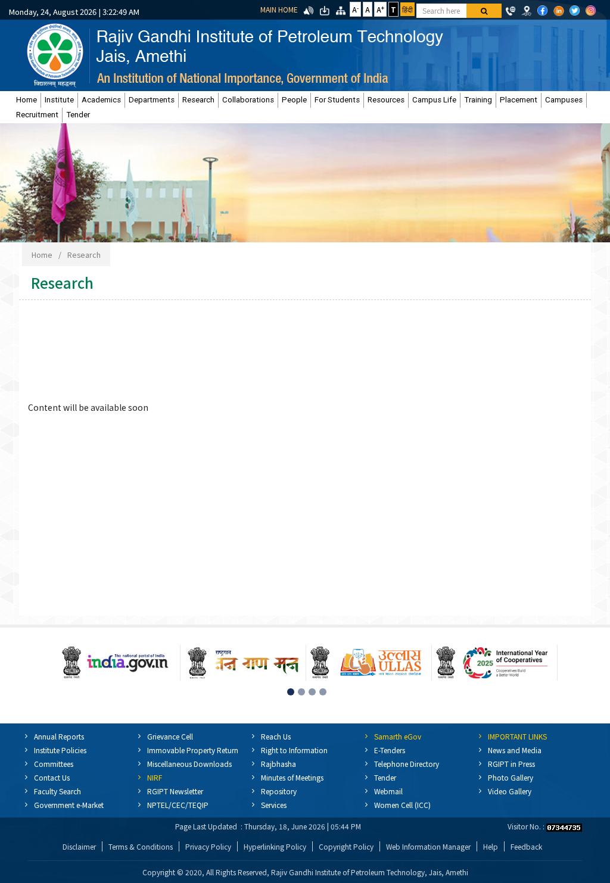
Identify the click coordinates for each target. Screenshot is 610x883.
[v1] (484, 11)
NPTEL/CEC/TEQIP (177, 805)
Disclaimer (79, 846)
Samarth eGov (397, 736)
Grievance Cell (170, 736)
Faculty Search (57, 791)
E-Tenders (389, 750)
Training (478, 99)
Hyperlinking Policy (275, 846)
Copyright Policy (346, 846)
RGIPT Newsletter (175, 791)
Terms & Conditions (140, 846)
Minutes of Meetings (292, 777)
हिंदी (407, 9)
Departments (152, 99)
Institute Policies (60, 750)
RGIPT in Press (511, 764)
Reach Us (276, 736)
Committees (53, 764)
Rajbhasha (278, 764)
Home (26, 99)
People (294, 99)
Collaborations (248, 99)
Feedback (526, 846)
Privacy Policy (208, 846)
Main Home (279, 9)
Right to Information (294, 750)
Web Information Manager (428, 846)
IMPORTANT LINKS (517, 736)
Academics (101, 99)
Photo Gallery (510, 777)
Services (274, 805)
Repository (279, 791)
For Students (337, 99)
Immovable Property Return (192, 750)
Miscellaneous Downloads (189, 764)
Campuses (564, 99)
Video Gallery (509, 791)
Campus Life (434, 99)
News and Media (514, 750)
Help (490, 846)
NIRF (154, 777)
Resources (386, 99)
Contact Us (52, 777)
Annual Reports (59, 736)
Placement (518, 99)
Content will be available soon (88, 407)
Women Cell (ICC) (402, 805)
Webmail (388, 791)
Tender (78, 114)
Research (198, 99)
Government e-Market (69, 805)
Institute (59, 99)
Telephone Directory (406, 764)
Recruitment (37, 114)
